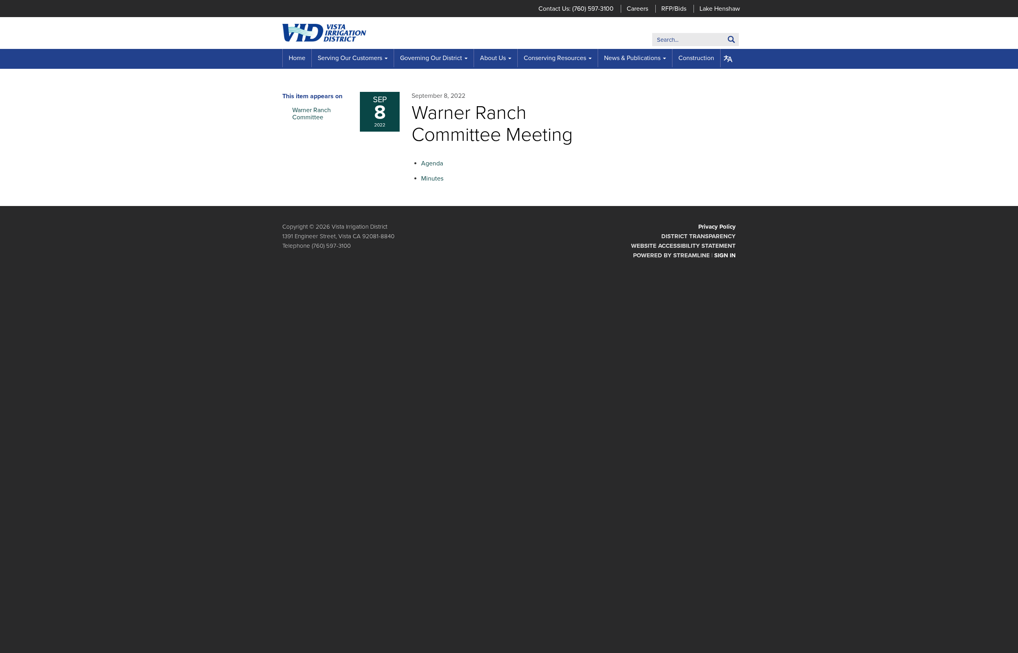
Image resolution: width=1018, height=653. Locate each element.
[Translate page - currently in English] (728, 59)
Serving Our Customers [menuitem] (350, 58)
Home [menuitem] (297, 58)
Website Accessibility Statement (683, 245)
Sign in (725, 255)
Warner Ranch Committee (311, 113)
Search (719, 41)
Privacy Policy (717, 226)
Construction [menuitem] (696, 58)
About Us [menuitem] (493, 58)
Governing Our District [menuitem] (431, 58)
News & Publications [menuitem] (632, 58)
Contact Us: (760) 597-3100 (576, 9)
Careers (637, 9)
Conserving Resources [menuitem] (555, 58)
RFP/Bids (673, 9)
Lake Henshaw (719, 9)
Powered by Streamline (671, 255)
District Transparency (698, 236)
